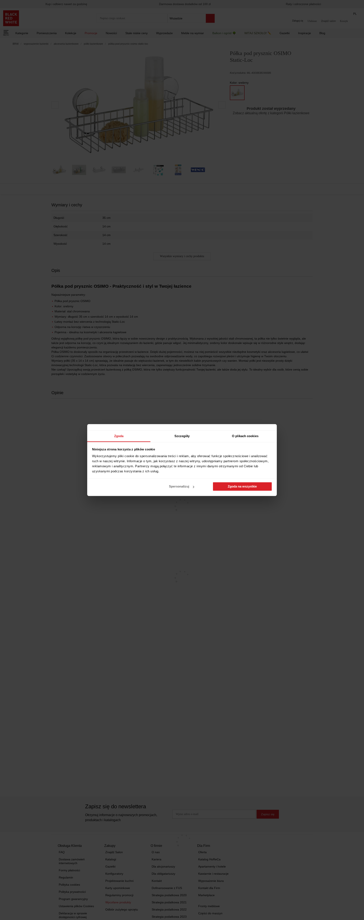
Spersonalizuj (179, 486)
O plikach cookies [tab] (245, 436)
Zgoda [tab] (119, 436)
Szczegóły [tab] (182, 436)
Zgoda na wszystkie (242, 486)
